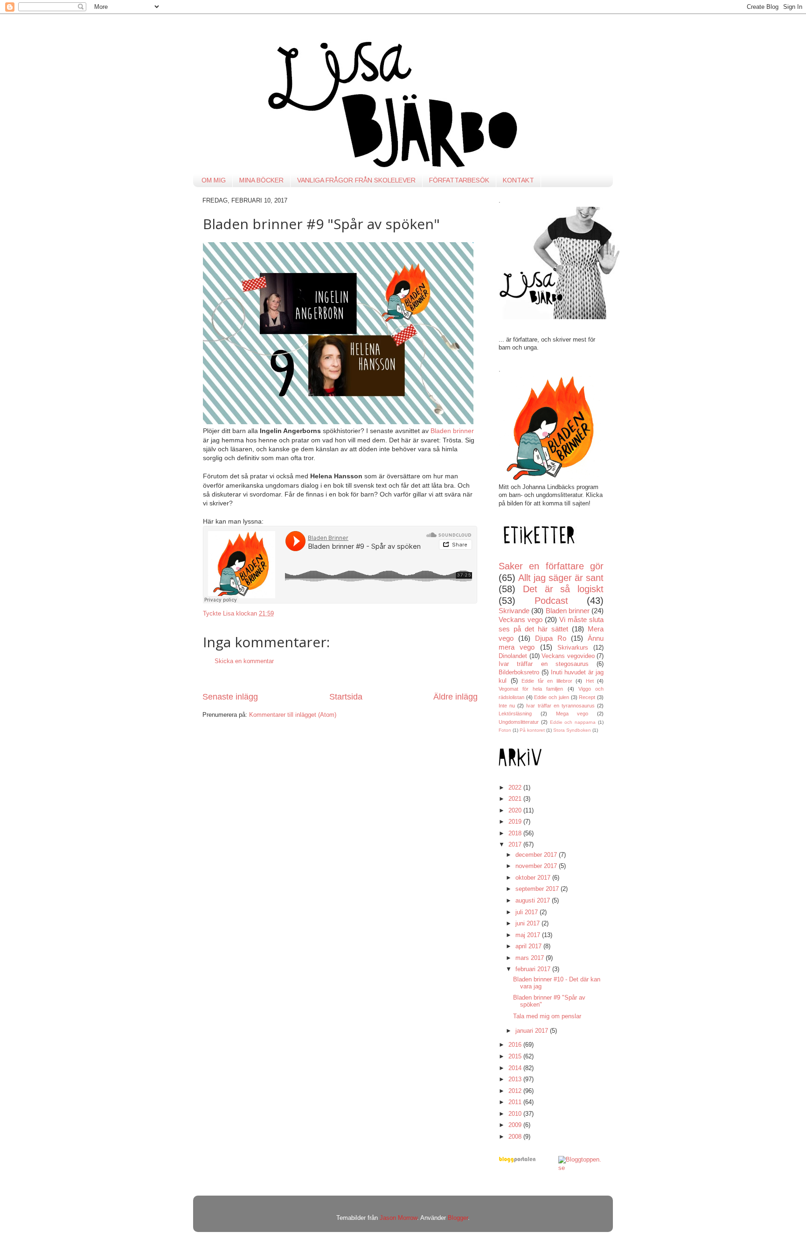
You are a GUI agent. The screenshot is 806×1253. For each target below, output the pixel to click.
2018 (515, 833)
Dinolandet (513, 656)
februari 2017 (533, 969)
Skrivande (514, 611)
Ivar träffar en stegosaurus (544, 664)
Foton (505, 730)
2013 (515, 1079)
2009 (515, 1125)
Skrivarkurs (572, 647)
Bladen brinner (452, 430)
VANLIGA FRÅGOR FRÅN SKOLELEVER (356, 180)
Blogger (458, 1218)
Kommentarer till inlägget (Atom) (292, 715)
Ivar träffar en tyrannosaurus (560, 705)
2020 (515, 810)
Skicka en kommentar (244, 661)
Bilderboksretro (519, 672)
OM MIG (214, 180)
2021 (515, 799)
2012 (515, 1091)
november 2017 (537, 866)
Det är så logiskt (563, 589)
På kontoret (532, 730)
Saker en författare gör (551, 566)
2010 (515, 1114)
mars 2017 (530, 958)
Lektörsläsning (515, 713)
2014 (515, 1068)
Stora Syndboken (572, 730)
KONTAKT (518, 180)
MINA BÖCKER (261, 180)
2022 (515, 787)
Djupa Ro (550, 638)
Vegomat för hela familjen (531, 689)
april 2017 (529, 946)
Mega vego (572, 713)
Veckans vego (520, 619)
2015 (515, 1056)
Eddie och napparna (573, 722)
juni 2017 (528, 923)
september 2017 (538, 889)
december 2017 (537, 855)
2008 (515, 1137)
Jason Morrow (398, 1218)
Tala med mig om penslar (547, 1016)
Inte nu (507, 705)
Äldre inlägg (455, 696)
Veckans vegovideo (568, 656)
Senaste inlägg (230, 696)
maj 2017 (528, 935)
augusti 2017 (533, 900)
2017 (515, 844)
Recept (587, 697)
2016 (515, 1045)
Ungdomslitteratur (519, 722)
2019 (515, 822)
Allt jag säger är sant (561, 578)
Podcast (551, 600)
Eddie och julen (551, 697)
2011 (515, 1102)
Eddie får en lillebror (546, 681)
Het (590, 681)
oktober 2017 (533, 878)
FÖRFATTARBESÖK (459, 180)
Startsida (345, 696)
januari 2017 (532, 1031)
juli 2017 (527, 912)
